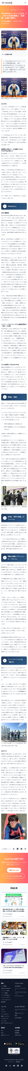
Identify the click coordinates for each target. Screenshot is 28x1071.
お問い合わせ (18, 1035)
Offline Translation (5, 988)
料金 (16, 1015)
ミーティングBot (5, 990)
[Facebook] (6, 1065)
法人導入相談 (18, 1017)
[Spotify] (21, 1065)
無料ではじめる (14, 870)
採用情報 (17, 1033)
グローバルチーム (19, 996)
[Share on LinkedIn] (17, 848)
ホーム (2, 9)
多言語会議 (17, 986)
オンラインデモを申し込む (14, 876)
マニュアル (3, 1020)
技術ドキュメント (5, 1035)
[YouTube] (14, 1065)
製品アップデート (5, 1016)
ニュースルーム (5, 1014)
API (2, 1030)
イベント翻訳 (4, 993)
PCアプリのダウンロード (7, 1023)
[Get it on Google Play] (20, 1043)
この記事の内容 (8, 54)
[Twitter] (10, 1065)
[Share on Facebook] (21, 848)
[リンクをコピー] (25, 848)
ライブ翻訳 (3, 986)
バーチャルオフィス (6, 999)
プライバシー (11, 1061)
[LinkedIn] (18, 1065)
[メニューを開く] (25, 2)
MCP (2, 1033)
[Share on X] (13, 848)
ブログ (7, 9)
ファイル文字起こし (6, 995)
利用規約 (18, 1061)
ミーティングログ (5, 997)
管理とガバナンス (19, 1013)
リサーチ (3, 1011)
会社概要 (17, 1030)
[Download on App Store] (8, 1043)
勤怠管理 (3, 1002)
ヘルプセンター (5, 1018)
